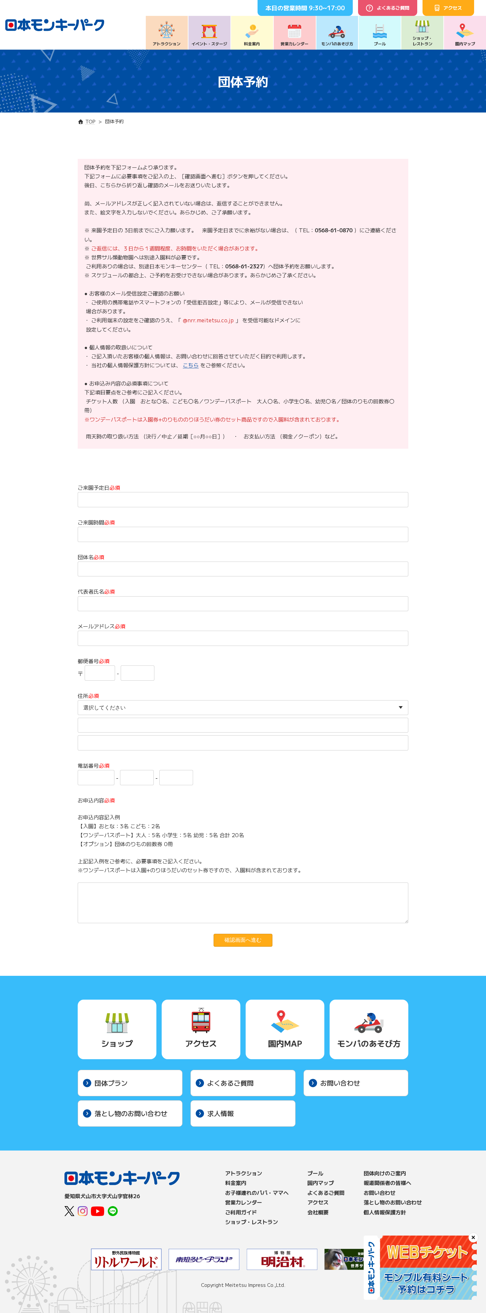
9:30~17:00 (327, 7)
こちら (191, 365)
